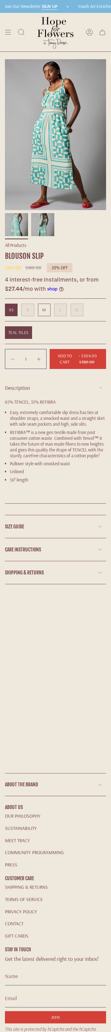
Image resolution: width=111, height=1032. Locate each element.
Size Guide (14, 527)
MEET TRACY (17, 840)
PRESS (11, 864)
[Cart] (102, 32)
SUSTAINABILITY (21, 828)
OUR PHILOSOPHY (22, 816)
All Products (15, 245)
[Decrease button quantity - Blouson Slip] (13, 359)
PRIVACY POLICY (21, 911)
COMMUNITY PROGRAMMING (34, 852)
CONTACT (14, 923)
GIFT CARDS (16, 936)
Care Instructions (23, 550)
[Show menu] (8, 32)
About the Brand (21, 784)
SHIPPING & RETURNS (26, 887)
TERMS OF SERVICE (24, 899)
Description (17, 387)
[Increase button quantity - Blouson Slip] (38, 359)
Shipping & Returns (24, 573)
